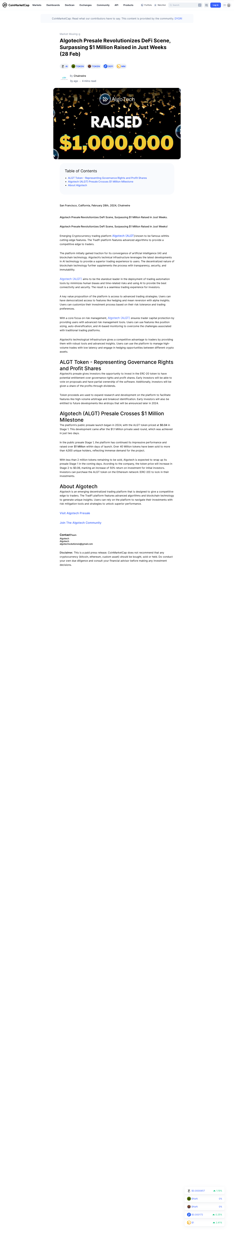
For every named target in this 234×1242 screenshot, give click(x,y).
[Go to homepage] (16, 5)
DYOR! (178, 18)
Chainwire (80, 75)
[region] (85, 5)
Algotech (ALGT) (71, 279)
